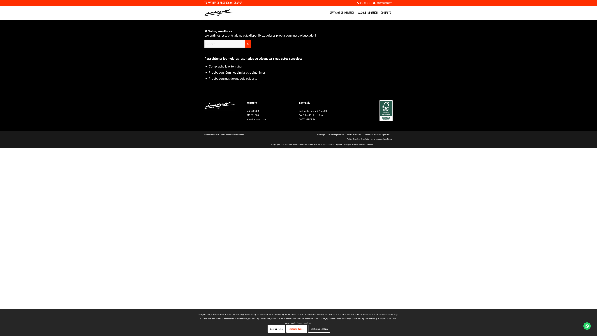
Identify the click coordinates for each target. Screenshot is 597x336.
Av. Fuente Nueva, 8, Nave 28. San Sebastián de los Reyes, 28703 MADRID (313, 115)
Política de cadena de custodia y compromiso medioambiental (370, 139)
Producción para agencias (332, 144)
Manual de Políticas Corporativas (378, 135)
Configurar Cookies (319, 328)
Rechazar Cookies (296, 328)
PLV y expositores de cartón (281, 144)
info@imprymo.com (256, 119)
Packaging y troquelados (353, 144)
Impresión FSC (368, 144)
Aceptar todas (276, 328)
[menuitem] (364, 3)
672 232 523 (253, 111)
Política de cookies (354, 135)
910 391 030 (365, 2)
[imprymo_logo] (219, 12)
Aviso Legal (321, 135)
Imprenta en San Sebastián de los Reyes (307, 144)
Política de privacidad (336, 135)
